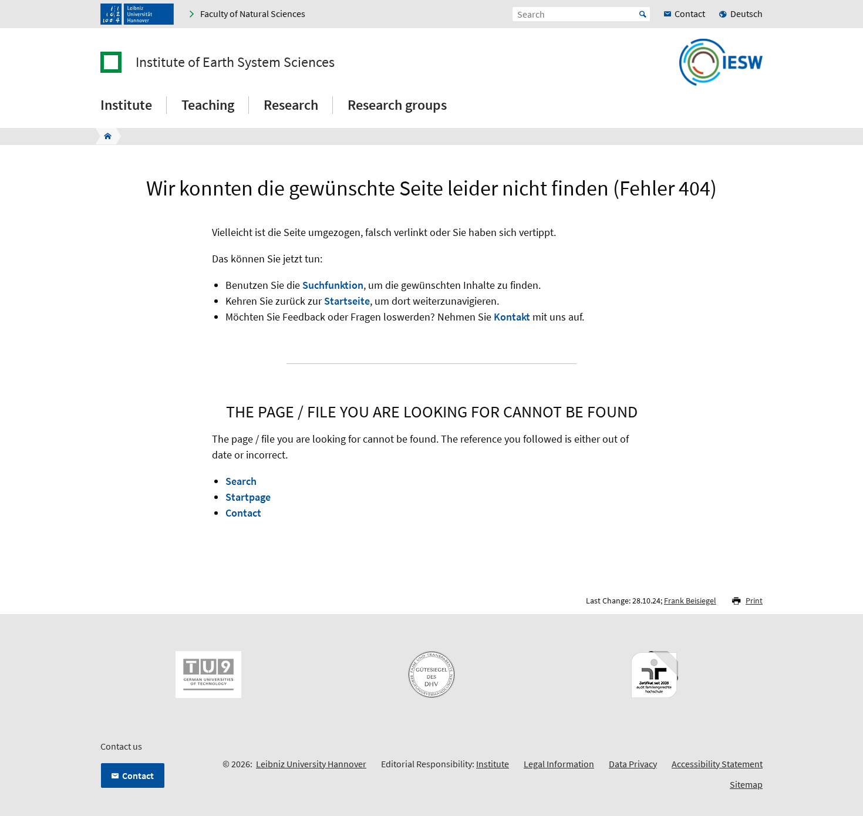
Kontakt (512, 316)
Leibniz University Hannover (311, 764)
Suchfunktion (332, 285)
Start (643, 14)
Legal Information (559, 764)
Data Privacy (633, 764)
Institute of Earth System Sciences (235, 62)
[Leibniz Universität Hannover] (137, 14)
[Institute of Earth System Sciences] (104, 136)
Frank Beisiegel (690, 600)
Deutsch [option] (746, 13)
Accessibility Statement (717, 764)
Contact (243, 513)
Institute (492, 764)
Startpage (248, 497)
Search (241, 481)
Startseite (347, 301)
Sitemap (746, 784)
